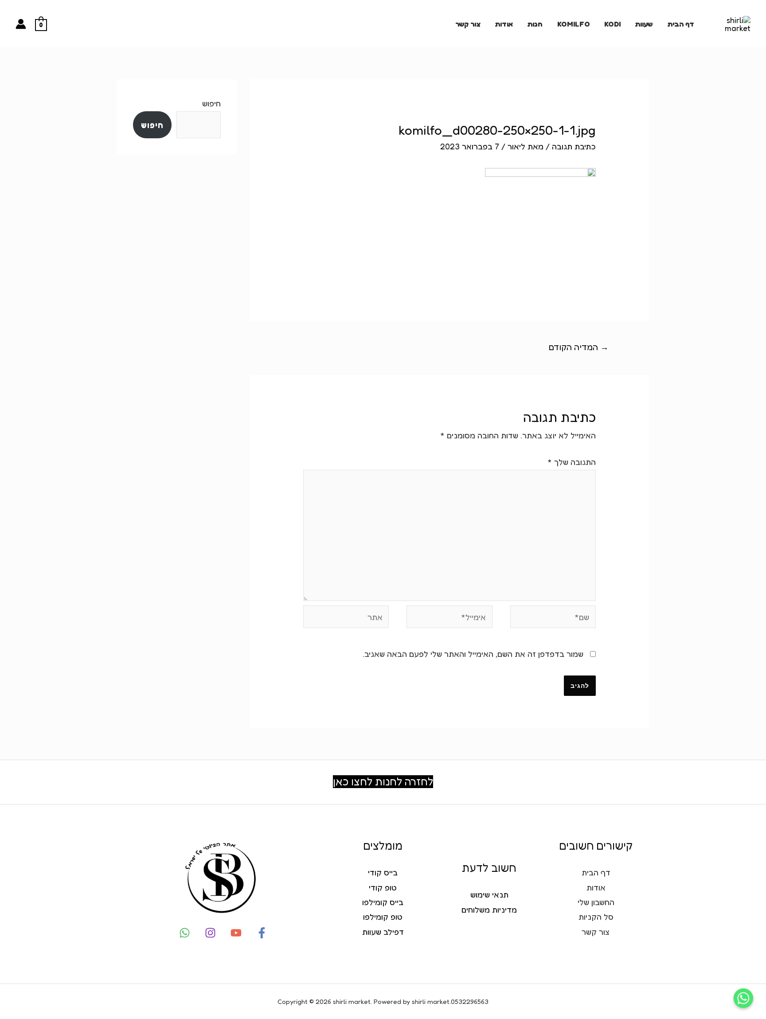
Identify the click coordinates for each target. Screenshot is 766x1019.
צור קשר (468, 24)
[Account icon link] (21, 24)
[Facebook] (261, 932)
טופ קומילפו (383, 916)
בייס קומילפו (382, 902)
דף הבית (680, 24)
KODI (612, 24)
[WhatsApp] (184, 932)
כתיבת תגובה (574, 146)
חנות (535, 24)
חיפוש (211, 103)
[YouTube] (236, 932)
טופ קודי (383, 887)
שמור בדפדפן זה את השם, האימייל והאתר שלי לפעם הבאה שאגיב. (473, 654)
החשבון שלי (596, 902)
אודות (504, 24)
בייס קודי (383, 872)
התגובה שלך (571, 462)
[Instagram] (210, 932)
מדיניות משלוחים (489, 909)
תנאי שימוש (489, 894)
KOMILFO (573, 24)
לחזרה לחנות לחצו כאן (383, 781)
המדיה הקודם (579, 347)
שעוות (644, 24)
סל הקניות (596, 916)
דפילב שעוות (383, 932)
